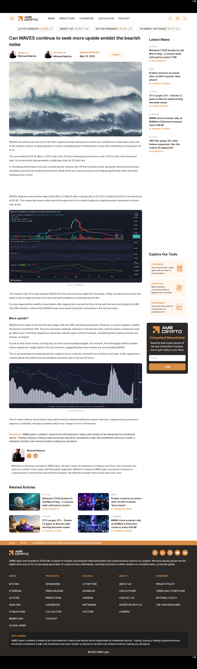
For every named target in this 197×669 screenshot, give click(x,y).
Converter (86, 18)
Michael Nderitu (27, 56)
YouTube (87, 611)
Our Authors (127, 590)
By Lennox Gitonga (51, 531)
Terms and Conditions (170, 590)
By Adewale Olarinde (121, 509)
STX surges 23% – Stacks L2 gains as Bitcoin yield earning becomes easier (166, 99)
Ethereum (116, 516)
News (51, 18)
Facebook (88, 590)
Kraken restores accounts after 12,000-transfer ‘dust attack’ (126, 502)
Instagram (89, 604)
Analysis (14, 604)
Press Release (54, 590)
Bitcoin (14, 584)
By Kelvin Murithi (50, 509)
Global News (17, 625)
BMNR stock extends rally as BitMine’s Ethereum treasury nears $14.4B (126, 524)
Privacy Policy (165, 584)
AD (193, 1)
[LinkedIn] (35, 456)
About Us (125, 584)
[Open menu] (12, 18)
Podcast (124, 18)
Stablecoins (17, 611)
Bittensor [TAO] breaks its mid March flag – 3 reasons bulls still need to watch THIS (57, 502)
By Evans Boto (156, 151)
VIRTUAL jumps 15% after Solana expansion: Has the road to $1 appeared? (164, 144)
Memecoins (16, 618)
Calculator (106, 18)
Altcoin (46, 495)
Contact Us (126, 597)
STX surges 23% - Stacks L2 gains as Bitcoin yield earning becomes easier (57, 524)
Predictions (67, 18)
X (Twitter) (89, 584)
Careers (124, 611)
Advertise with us (130, 604)
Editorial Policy (166, 597)
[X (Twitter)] (29, 456)
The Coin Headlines (168, 604)
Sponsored (53, 584)
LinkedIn (87, 597)
